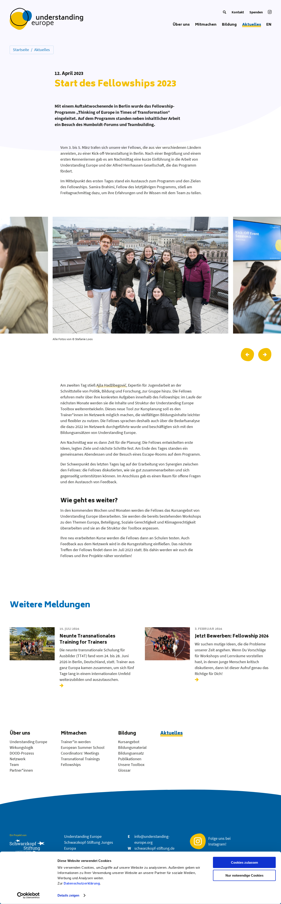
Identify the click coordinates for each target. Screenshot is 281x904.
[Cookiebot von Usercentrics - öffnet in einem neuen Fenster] (28, 895)
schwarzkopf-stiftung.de (154, 848)
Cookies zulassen (244, 862)
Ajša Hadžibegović (111, 385)
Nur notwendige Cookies (244, 875)
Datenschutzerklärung (82, 883)
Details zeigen (68, 895)
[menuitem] (224, 12)
